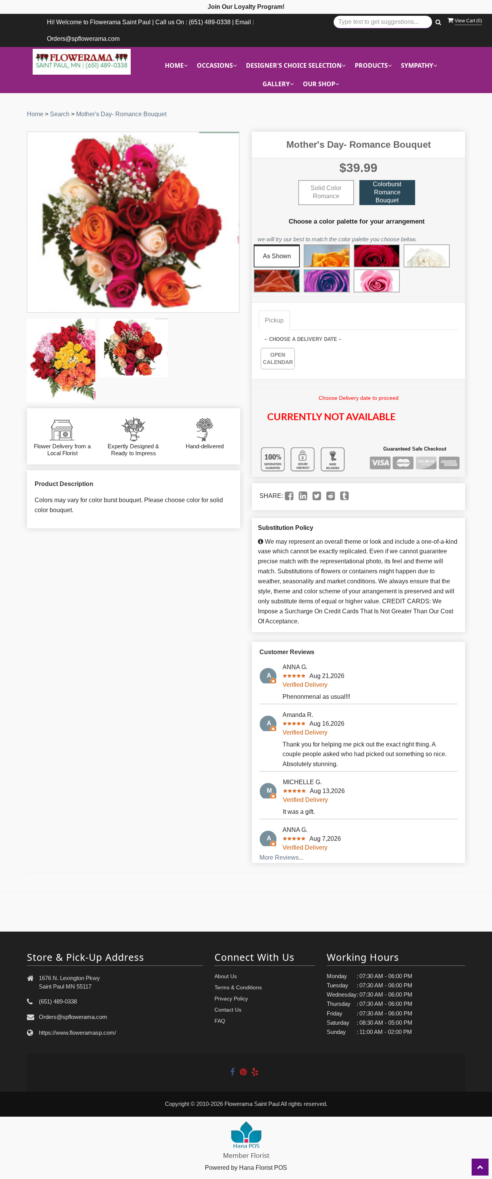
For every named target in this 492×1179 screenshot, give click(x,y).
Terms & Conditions (238, 987)
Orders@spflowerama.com (73, 1017)
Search (60, 114)
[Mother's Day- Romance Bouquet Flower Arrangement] (61, 360)
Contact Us (227, 1010)
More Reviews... (281, 857)
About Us (225, 976)
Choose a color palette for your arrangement (357, 221)
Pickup (274, 320)
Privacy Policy (231, 998)
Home (35, 114)
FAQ (219, 1021)
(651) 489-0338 (58, 1001)
